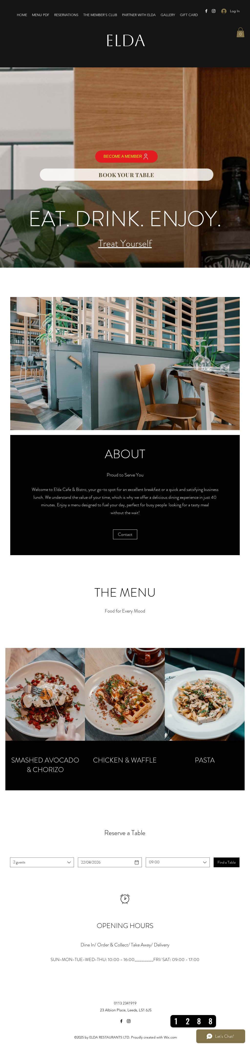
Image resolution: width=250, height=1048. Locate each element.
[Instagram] (213, 11)
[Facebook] (206, 11)
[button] (240, 32)
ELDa (125, 40)
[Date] (137, 862)
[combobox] (42, 862)
